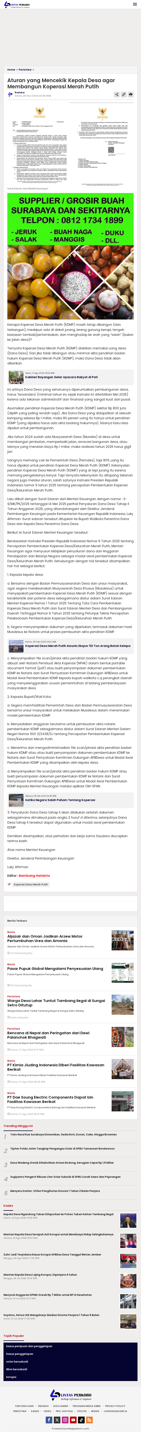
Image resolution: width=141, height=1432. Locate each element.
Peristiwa (13, 996)
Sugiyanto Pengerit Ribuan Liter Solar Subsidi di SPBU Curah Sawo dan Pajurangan (65, 1177)
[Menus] (135, 4)
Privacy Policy (115, 1406)
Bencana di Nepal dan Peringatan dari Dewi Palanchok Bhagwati (48, 1035)
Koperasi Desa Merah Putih (31, 884)
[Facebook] (49, 1420)
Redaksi (43, 1406)
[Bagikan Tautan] (117, 95)
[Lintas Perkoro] (16, 4)
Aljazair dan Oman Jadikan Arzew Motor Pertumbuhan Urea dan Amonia (45, 938)
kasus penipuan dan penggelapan (29, 1346)
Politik (82, 1411)
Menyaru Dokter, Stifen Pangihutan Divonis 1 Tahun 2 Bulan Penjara (55, 1191)
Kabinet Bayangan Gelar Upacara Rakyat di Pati (61, 377)
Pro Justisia (64, 1411)
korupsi (11, 1377)
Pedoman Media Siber (87, 1406)
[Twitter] (57, 1420)
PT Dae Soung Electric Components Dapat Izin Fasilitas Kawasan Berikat (50, 1099)
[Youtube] (73, 1420)
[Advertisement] (70, 38)
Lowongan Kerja (115, 1411)
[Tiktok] (81, 1420)
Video (47, 1411)
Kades (35, 1411)
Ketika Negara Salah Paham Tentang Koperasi (60, 800)
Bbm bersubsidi (16, 1369)
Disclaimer (60, 1406)
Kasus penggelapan (19, 1354)
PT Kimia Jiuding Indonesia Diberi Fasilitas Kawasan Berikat (55, 1067)
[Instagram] (65, 1420)
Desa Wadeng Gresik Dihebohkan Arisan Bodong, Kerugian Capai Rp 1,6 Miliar (62, 1163)
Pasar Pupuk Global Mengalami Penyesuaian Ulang (55, 968)
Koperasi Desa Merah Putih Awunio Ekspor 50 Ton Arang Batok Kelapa (77, 646)
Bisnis (11, 932)
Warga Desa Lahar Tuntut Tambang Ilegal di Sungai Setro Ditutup (56, 1003)
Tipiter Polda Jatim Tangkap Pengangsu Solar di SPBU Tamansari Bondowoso (62, 1148)
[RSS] (89, 1420)
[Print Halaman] (131, 95)
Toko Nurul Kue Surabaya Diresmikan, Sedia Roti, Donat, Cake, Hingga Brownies (63, 1134)
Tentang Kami (24, 1406)
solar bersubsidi (17, 1361)
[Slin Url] (124, 95)
